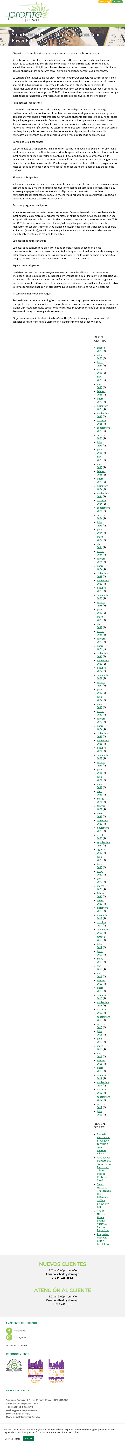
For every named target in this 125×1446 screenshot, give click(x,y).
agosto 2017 (101, 1105)
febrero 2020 (101, 894)
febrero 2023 (101, 640)
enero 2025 (100, 480)
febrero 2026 (101, 393)
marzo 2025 (100, 465)
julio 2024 (99, 524)
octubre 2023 (101, 589)
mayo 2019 (100, 960)
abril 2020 (99, 880)
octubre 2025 (101, 422)
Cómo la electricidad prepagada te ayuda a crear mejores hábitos (103, 1143)
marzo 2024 (100, 553)
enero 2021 (100, 814)
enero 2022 (100, 727)
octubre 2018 (101, 1011)
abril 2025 (99, 458)
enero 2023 (100, 647)
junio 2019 (100, 953)
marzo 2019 (100, 974)
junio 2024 (100, 531)
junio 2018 (100, 1040)
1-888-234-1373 (62, 1304)
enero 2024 (100, 567)
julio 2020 (99, 858)
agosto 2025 (101, 436)
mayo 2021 (100, 785)
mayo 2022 (100, 705)
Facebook (19, 1330)
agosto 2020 (101, 851)
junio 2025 (100, 451)
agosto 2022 (101, 684)
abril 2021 (99, 793)
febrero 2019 (101, 982)
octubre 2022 (101, 669)
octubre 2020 (101, 836)
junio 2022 (100, 698)
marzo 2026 (100, 385)
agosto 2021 (101, 764)
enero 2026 (100, 400)
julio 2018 (99, 1033)
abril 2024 (99, 545)
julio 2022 (99, 691)
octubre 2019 (101, 924)
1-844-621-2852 (62, 1278)
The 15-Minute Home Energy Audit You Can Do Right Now (103, 1220)
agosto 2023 (101, 604)
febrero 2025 (101, 473)
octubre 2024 (101, 502)
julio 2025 (99, 444)
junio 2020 (100, 865)
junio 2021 (100, 778)
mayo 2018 (100, 1047)
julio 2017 (99, 1113)
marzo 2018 (100, 1054)
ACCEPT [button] (28, 1438)
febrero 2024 (101, 560)
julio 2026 (99, 356)
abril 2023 (99, 625)
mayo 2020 (100, 873)
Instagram (19, 1337)
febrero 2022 (101, 720)
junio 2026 (100, 364)
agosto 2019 (101, 938)
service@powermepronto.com (21, 1410)
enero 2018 (100, 1069)
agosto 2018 (101, 1025)
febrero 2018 (101, 1062)
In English (117, 1)
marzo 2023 (100, 633)
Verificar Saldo (105, 1)
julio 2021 (99, 771)
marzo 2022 (100, 713)
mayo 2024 (100, 538)
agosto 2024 (101, 516)
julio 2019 (99, 945)
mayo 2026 (100, 371)
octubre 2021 (101, 749)
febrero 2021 (101, 807)
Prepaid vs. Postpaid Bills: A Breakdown (103, 1239)
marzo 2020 (100, 887)
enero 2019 (100, 989)
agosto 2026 (101, 349)
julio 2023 (99, 611)
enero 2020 (100, 902)
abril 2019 (99, 967)
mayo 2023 (100, 618)
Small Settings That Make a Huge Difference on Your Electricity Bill (104, 1195)
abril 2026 (99, 378)
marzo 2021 (100, 800)
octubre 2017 (101, 1091)
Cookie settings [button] (12, 1438)
